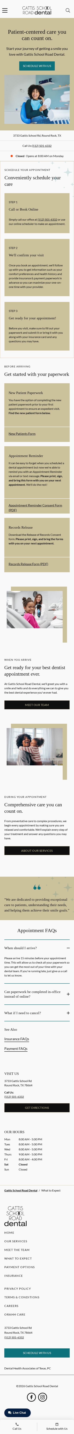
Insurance (13, 1275)
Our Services (15, 1241)
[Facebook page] (31, 1397)
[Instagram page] (42, 1397)
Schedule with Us (37, 65)
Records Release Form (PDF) (28, 564)
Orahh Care (14, 1314)
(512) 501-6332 (42, 145)
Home (9, 1232)
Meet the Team (17, 1249)
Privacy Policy (17, 1288)
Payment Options (19, 1267)
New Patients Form (22, 434)
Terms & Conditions (21, 1297)
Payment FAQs (15, 1048)
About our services (37, 850)
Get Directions (37, 1107)
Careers (11, 1305)
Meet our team (37, 704)
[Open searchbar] (68, 10)
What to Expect (18, 1258)
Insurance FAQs (16, 1039)
